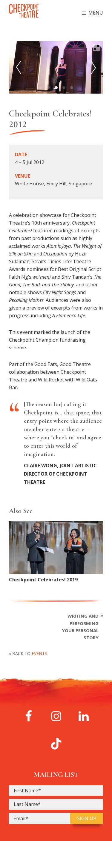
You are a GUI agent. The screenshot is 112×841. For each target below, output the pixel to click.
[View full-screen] (96, 47)
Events (39, 653)
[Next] (93, 67)
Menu (95, 13)
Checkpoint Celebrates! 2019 (43, 579)
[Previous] (18, 67)
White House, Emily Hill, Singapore (53, 183)
